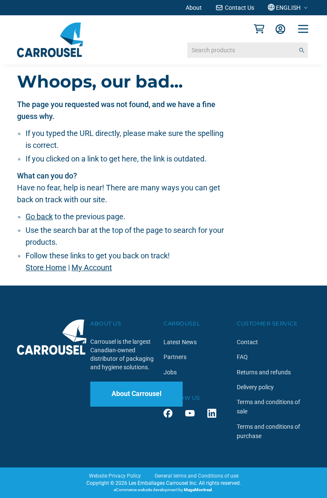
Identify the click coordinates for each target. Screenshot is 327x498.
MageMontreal (198, 489)
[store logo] (50, 40)
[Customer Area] (280, 29)
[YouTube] (190, 413)
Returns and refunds (264, 372)
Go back (39, 216)
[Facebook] (168, 413)
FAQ (242, 357)
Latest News (180, 342)
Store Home (46, 267)
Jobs (170, 372)
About (194, 8)
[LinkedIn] (211, 413)
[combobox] (247, 50)
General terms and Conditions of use (196, 476)
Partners (175, 357)
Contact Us (239, 7)
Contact (247, 342)
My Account (92, 267)
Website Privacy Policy (115, 476)
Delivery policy (255, 387)
